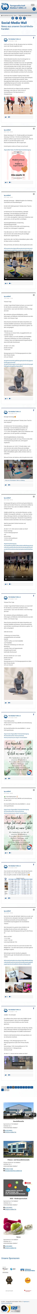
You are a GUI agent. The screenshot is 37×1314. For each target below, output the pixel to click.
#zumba (6, 545)
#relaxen (22, 250)
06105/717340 (9, 1169)
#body (6, 962)
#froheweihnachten (9, 735)
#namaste (10, 360)
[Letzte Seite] (7, 1090)
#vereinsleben (23, 737)
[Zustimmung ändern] (3, 1308)
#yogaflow (13, 366)
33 (7, 584)
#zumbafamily (26, 549)
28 (7, 283)
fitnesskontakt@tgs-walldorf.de (13, 1170)
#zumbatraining (17, 549)
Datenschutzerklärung (6, 1303)
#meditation (15, 964)
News (15, 15)
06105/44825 (8, 1130)
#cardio (11, 549)
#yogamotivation (22, 364)
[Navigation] (33, 5)
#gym (15, 248)
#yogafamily (7, 364)
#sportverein (7, 734)
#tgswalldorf (7, 150)
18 (7, 398)
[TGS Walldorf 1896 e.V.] (5, 40)
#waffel (16, 150)
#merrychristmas (19, 735)
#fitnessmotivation (13, 962)
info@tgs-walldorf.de (10, 1132)
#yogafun (7, 366)
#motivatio (22, 547)
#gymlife (24, 960)
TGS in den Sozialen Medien (24, 15)
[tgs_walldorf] (34, 129)
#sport (17, 737)
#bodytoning (16, 250)
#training (10, 960)
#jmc (12, 150)
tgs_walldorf (7, 130)
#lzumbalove (20, 545)
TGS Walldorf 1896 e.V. (14, 39)
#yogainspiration (22, 360)
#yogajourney (14, 364)
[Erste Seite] (2, 1087)
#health (29, 960)
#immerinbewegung (23, 734)
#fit (25, 545)
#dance (15, 545)
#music (9, 547)
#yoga (5, 360)
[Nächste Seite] (5, 1090)
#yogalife (15, 360)
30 (7, 182)
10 (31, 1087)
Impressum (26, 1301)
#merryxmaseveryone (10, 737)
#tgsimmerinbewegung (24, 150)
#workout (11, 248)
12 (7, 996)
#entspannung (9, 250)
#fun (12, 547)
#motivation (24, 248)
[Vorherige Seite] (5, 1087)
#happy (28, 545)
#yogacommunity (10, 362)
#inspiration (28, 547)
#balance (21, 964)
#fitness (6, 248)
